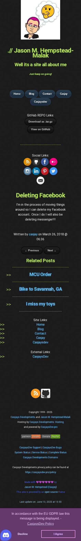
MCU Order (40, 274)
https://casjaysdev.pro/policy (40, 472)
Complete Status (58, 452)
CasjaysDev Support (30, 447)
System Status (22, 452)
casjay (33, 234)
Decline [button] (23, 533)
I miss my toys (40, 304)
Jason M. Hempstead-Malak (55, 417)
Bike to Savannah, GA (40, 289)
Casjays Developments (23, 417)
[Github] (45, 397)
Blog (31, 93)
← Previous (32, 250)
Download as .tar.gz (40, 121)
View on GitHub (40, 129)
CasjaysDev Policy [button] (40, 523)
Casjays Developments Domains (40, 457)
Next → (52, 250)
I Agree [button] (58, 533)
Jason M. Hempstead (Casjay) (40, 487)
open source (51, 492)
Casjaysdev (40, 101)
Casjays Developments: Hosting (46, 422)
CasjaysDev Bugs (52, 447)
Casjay (63, 93)
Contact (47, 93)
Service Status (39, 452)
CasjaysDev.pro (49, 427)
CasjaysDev (41, 356)
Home (17, 93)
